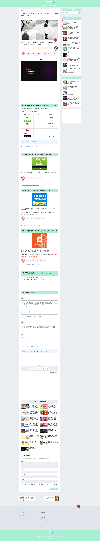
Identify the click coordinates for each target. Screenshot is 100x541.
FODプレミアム (44, 517)
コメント (23, 461)
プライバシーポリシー (50, 538)
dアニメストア (44, 521)
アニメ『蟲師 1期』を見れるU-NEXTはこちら (31, 225)
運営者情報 (44, 536)
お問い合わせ (55, 5)
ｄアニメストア (28, 306)
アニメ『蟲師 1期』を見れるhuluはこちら (30, 185)
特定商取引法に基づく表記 (56, 536)
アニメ (56, 372)
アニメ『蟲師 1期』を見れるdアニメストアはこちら (33, 264)
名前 (22, 469)
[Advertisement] (39, 93)
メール (23, 474)
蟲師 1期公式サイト (25, 337)
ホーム (43, 5)
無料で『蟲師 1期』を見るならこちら (30, 146)
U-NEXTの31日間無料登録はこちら (30, 283)
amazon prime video (45, 524)
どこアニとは (49, 5)
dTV (42, 519)
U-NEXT (42, 279)
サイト (22, 479)
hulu (42, 515)
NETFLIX (43, 526)
